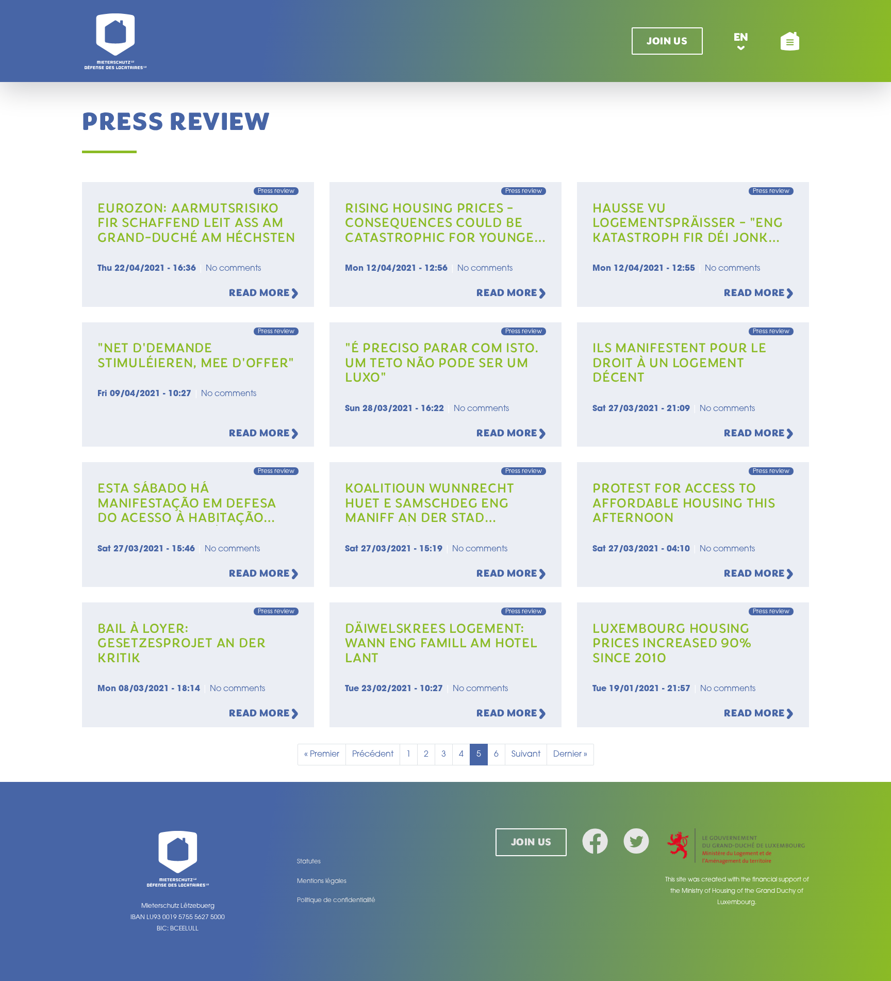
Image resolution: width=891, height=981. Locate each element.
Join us (667, 41)
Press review (276, 191)
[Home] (115, 41)
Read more (260, 293)
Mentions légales (321, 881)
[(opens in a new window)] (737, 847)
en (741, 37)
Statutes (309, 862)
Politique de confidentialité (336, 900)
